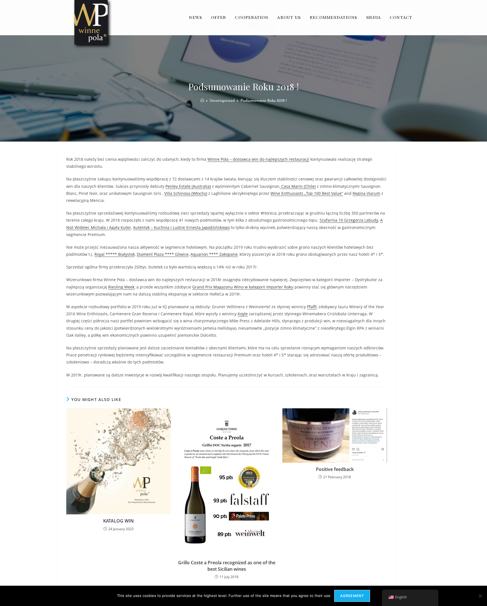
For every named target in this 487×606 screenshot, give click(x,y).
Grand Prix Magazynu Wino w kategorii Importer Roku (242, 287)
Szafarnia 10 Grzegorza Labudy (349, 220)
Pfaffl (311, 306)
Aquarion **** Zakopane (214, 254)
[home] (202, 101)
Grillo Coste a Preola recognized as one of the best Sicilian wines (226, 565)
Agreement (352, 596)
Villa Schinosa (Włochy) (185, 193)
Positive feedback (335, 469)
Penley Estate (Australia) (188, 186)
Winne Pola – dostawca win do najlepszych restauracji (258, 159)
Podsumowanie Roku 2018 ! (263, 101)
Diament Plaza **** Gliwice (163, 254)
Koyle (243, 313)
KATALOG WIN (118, 521)
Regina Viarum (366, 193)
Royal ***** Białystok (114, 254)
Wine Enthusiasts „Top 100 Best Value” (307, 193)
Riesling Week (121, 287)
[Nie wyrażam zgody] (480, 596)
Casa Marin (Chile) (298, 186)
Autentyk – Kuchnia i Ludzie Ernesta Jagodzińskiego (181, 227)
